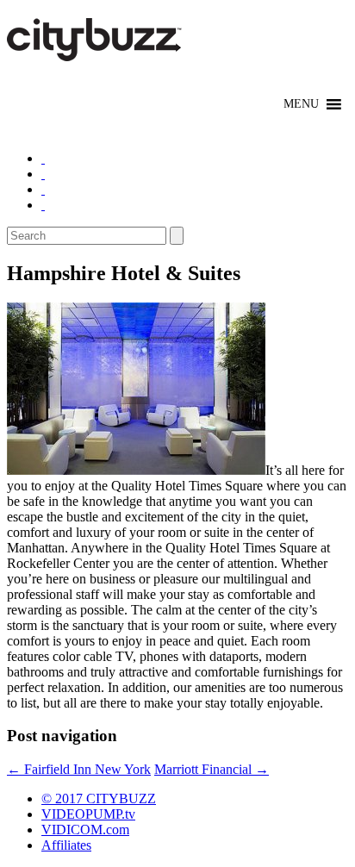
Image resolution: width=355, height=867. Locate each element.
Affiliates (66, 845)
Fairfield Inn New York (79, 769)
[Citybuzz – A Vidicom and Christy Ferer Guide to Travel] (95, 51)
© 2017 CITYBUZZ (98, 798)
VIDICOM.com (85, 829)
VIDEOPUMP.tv (88, 814)
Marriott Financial (211, 769)
